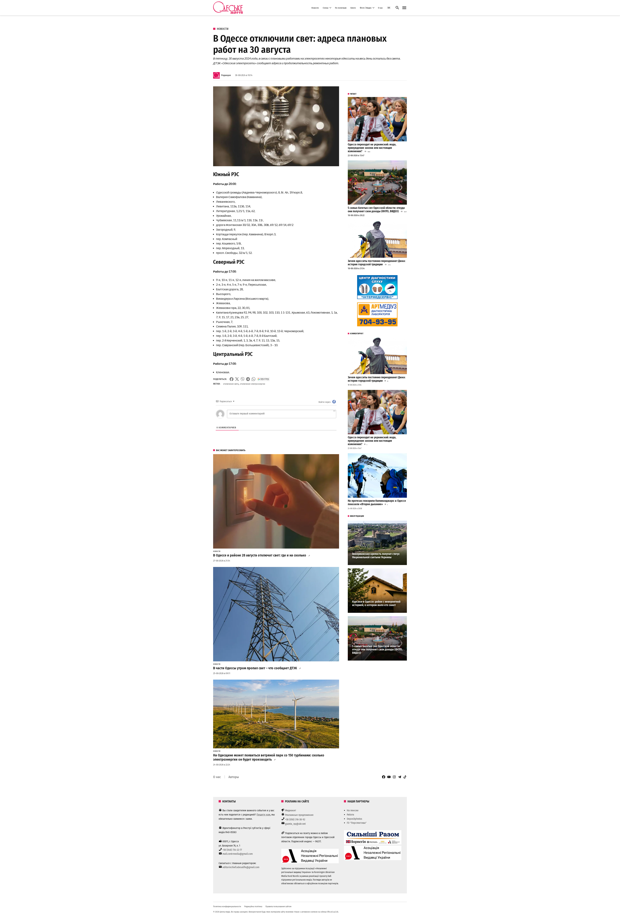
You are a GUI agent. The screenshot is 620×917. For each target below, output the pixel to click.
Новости (315, 7)
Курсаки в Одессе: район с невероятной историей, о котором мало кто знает (376, 603)
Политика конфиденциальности (227, 906)
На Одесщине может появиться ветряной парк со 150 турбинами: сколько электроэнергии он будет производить (268, 757)
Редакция (226, 75)
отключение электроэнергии (252, 384)
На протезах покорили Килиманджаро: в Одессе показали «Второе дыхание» (377, 502)
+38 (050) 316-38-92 (295, 819)
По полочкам (340, 7)
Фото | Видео (366, 7)
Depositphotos (354, 818)
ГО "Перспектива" (357, 822)
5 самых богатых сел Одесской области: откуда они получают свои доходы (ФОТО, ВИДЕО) (376, 209)
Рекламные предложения (299, 814)
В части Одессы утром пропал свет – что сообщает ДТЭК (255, 668)
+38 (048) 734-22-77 (232, 849)
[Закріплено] (404, 8)
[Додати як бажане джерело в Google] (263, 379)
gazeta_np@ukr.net (295, 823)
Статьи (325, 7)
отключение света (231, 384)
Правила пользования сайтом (278, 906)
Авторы (233, 777)
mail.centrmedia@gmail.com (237, 853)
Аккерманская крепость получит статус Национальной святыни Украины (376, 555)
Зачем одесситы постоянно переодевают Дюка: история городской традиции (376, 262)
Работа (350, 814)
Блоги (353, 7)
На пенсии (352, 810)
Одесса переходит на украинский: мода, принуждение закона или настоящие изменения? (372, 148)
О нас (380, 7)
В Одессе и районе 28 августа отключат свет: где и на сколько (259, 555)
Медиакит (290, 810)
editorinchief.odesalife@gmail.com (240, 867)
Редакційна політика (253, 906)
